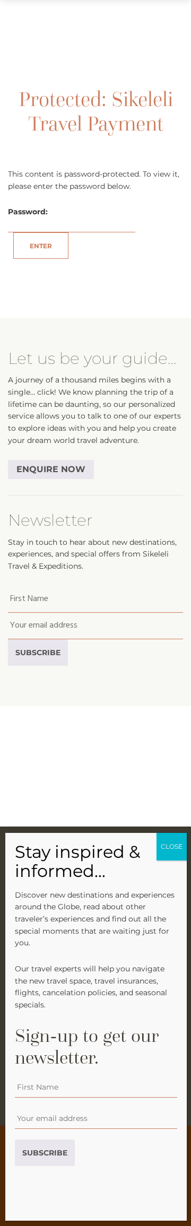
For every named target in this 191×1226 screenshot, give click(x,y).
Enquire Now (50, 469)
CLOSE (172, 846)
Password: (28, 211)
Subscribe (37, 652)
